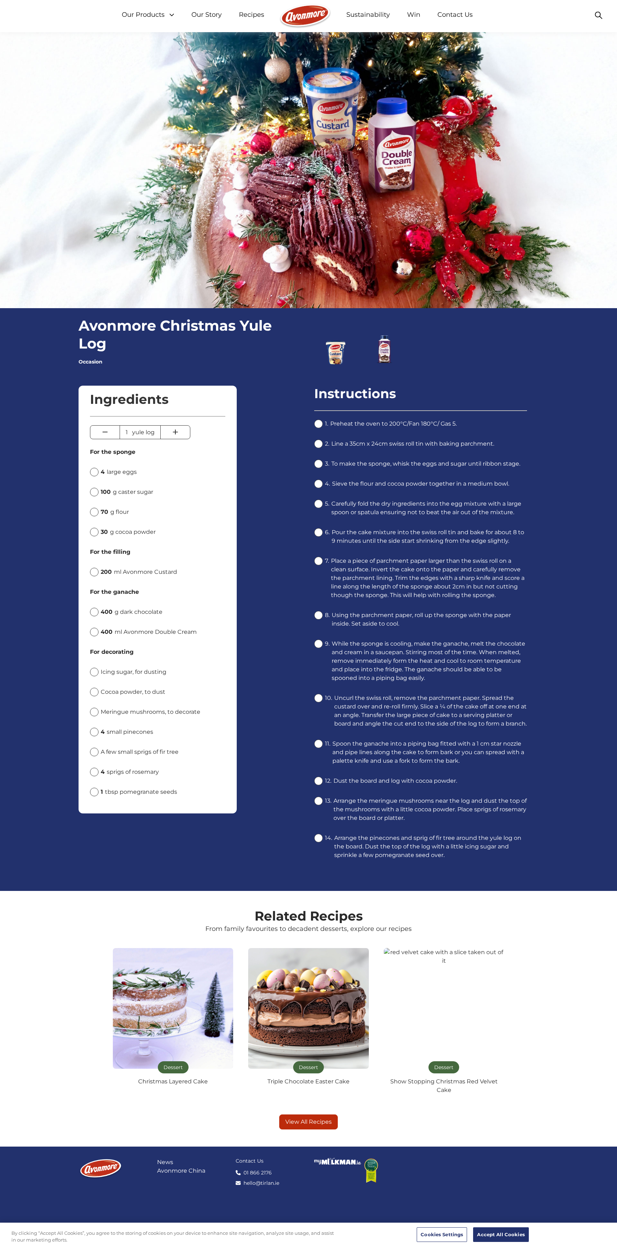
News (165, 1162)
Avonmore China (181, 1170)
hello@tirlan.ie (261, 1183)
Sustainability (368, 15)
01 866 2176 (258, 1172)
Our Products (144, 15)
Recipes (251, 15)
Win (413, 15)
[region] (308, 1235)
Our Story (206, 15)
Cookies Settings (442, 1234)
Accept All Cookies (501, 1234)
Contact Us (455, 15)
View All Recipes (308, 1121)
